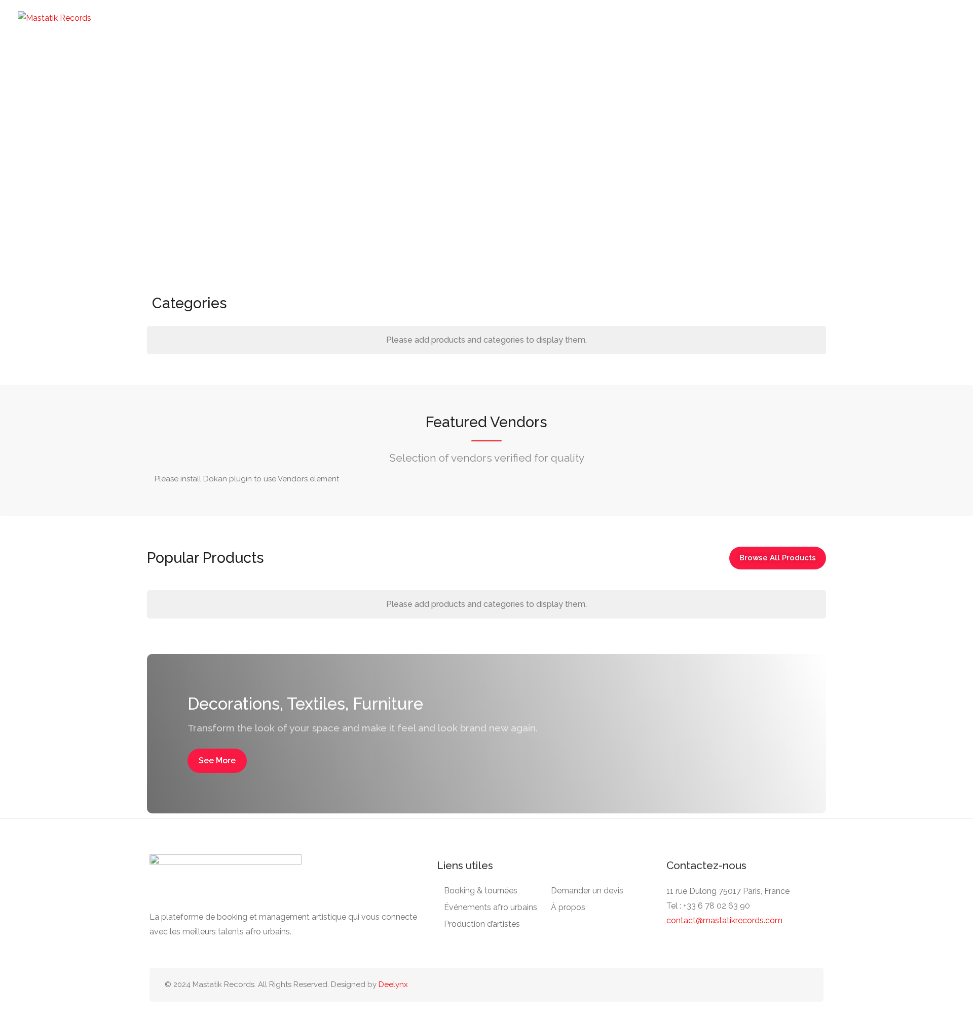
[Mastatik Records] (54, 17)
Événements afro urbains (490, 907)
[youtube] (802, 984)
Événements (275, 30)
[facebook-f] (751, 984)
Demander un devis (441, 30)
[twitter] (785, 984)
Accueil (131, 30)
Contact (587, 30)
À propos (568, 907)
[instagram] (768, 984)
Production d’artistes (351, 30)
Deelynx (393, 984)
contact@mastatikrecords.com (724, 920)
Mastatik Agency (524, 30)
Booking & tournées (199, 30)
